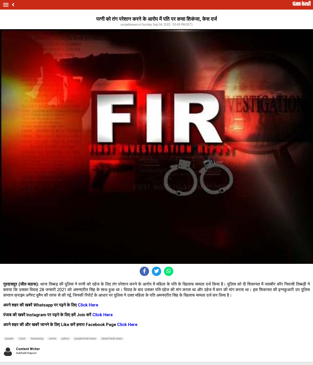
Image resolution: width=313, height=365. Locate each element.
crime (52, 338)
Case (22, 338)
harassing (37, 338)
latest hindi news (112, 338)
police (65, 338)
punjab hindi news (85, 338)
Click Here (88, 305)
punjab (9, 338)
